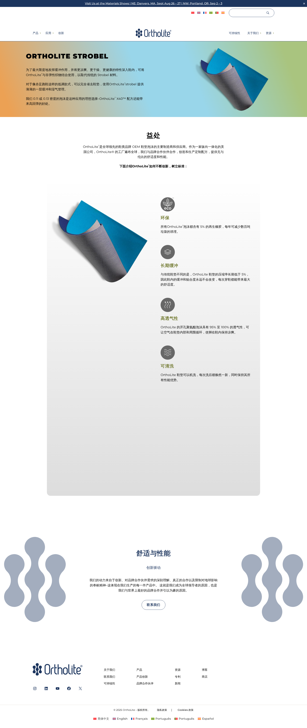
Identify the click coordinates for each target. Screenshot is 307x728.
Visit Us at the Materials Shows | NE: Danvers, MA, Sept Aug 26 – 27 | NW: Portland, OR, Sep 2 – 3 (153, 3)
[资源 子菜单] (273, 33)
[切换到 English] (198, 13)
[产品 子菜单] (40, 33)
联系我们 (153, 605)
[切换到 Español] (223, 13)
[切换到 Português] (210, 13)
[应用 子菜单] (53, 33)
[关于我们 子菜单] (260, 33)
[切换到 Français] (204, 13)
